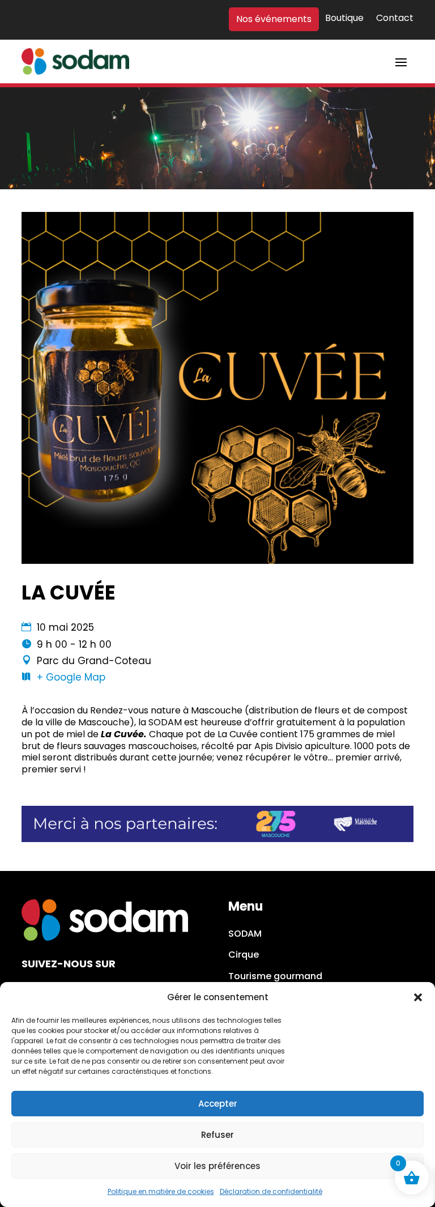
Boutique (344, 18)
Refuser (217, 1135)
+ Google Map (71, 677)
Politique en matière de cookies (161, 1191)
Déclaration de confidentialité (271, 1191)
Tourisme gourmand (275, 977)
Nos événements (274, 19)
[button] (418, 997)
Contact (394, 18)
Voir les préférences (217, 1166)
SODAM (245, 934)
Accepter (217, 1104)
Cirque (243, 955)
